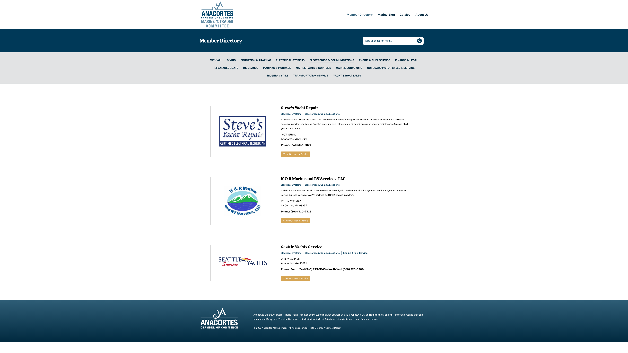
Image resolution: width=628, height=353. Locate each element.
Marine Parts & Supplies (313, 67)
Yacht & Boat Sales (347, 75)
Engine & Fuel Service (374, 60)
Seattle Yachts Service (301, 247)
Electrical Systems (290, 60)
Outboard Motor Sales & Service (391, 67)
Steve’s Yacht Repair (299, 108)
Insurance (250, 67)
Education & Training (256, 60)
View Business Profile (295, 154)
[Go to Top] (622, 347)
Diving (231, 60)
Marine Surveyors (349, 67)
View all (216, 60)
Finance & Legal (406, 60)
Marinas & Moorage (277, 67)
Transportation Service (310, 75)
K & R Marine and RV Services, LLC (313, 179)
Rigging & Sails (277, 75)
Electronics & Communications (331, 60)
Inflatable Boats (226, 67)
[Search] (419, 40)
